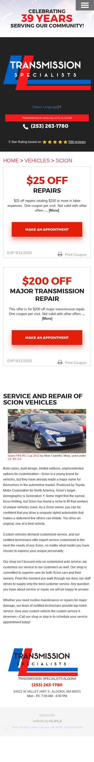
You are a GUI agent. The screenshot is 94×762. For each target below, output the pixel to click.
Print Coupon (75, 254)
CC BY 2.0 (14, 459)
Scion (64, 160)
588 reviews (77, 141)
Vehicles (37, 160)
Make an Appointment (47, 229)
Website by (47, 721)
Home (11, 160)
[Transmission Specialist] (47, 73)
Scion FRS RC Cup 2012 (23, 455)
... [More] (51, 210)
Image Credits (47, 715)
